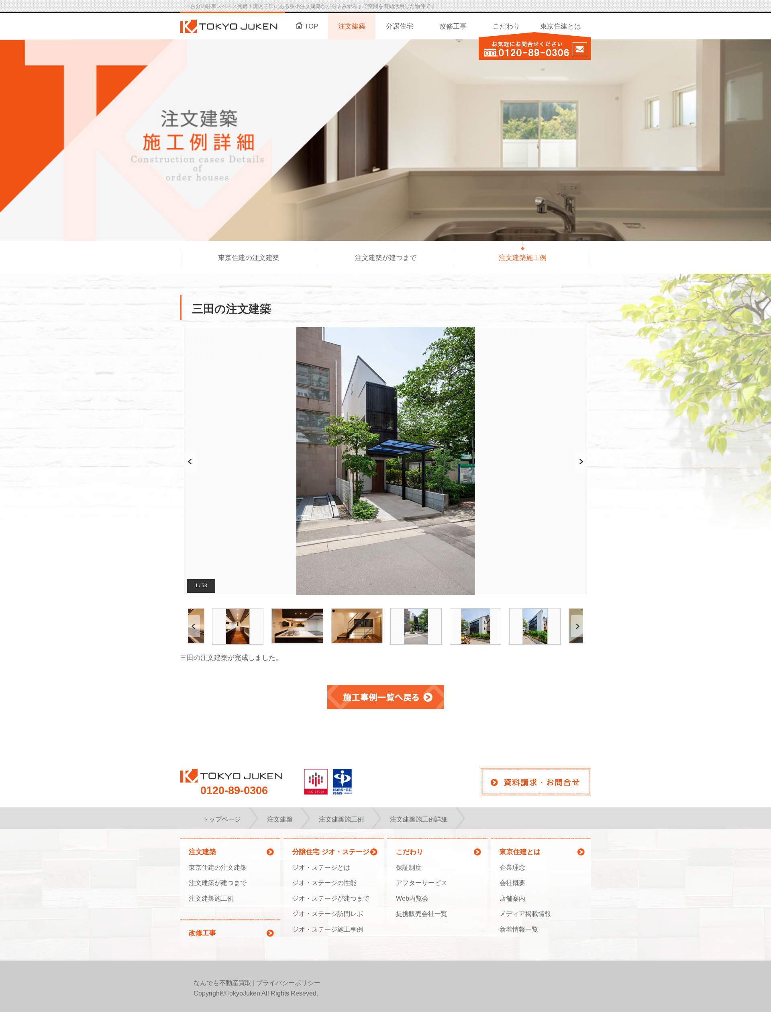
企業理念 (512, 867)
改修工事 (453, 26)
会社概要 (512, 882)
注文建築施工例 (523, 258)
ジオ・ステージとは (321, 867)
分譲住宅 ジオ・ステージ (330, 852)
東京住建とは (560, 26)
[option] (385, 461)
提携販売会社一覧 (421, 913)
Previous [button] (190, 461)
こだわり (506, 26)
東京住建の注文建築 (248, 258)
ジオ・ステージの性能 (324, 882)
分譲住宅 (399, 26)
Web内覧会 (412, 898)
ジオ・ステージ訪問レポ (327, 913)
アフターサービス (421, 882)
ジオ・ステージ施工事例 (327, 929)
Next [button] (580, 461)
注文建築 (351, 26)
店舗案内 (512, 898)
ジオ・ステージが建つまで (330, 898)
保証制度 (409, 867)
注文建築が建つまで (385, 258)
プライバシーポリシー (288, 982)
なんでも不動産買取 (222, 982)
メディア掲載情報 (525, 913)
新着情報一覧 (519, 929)
